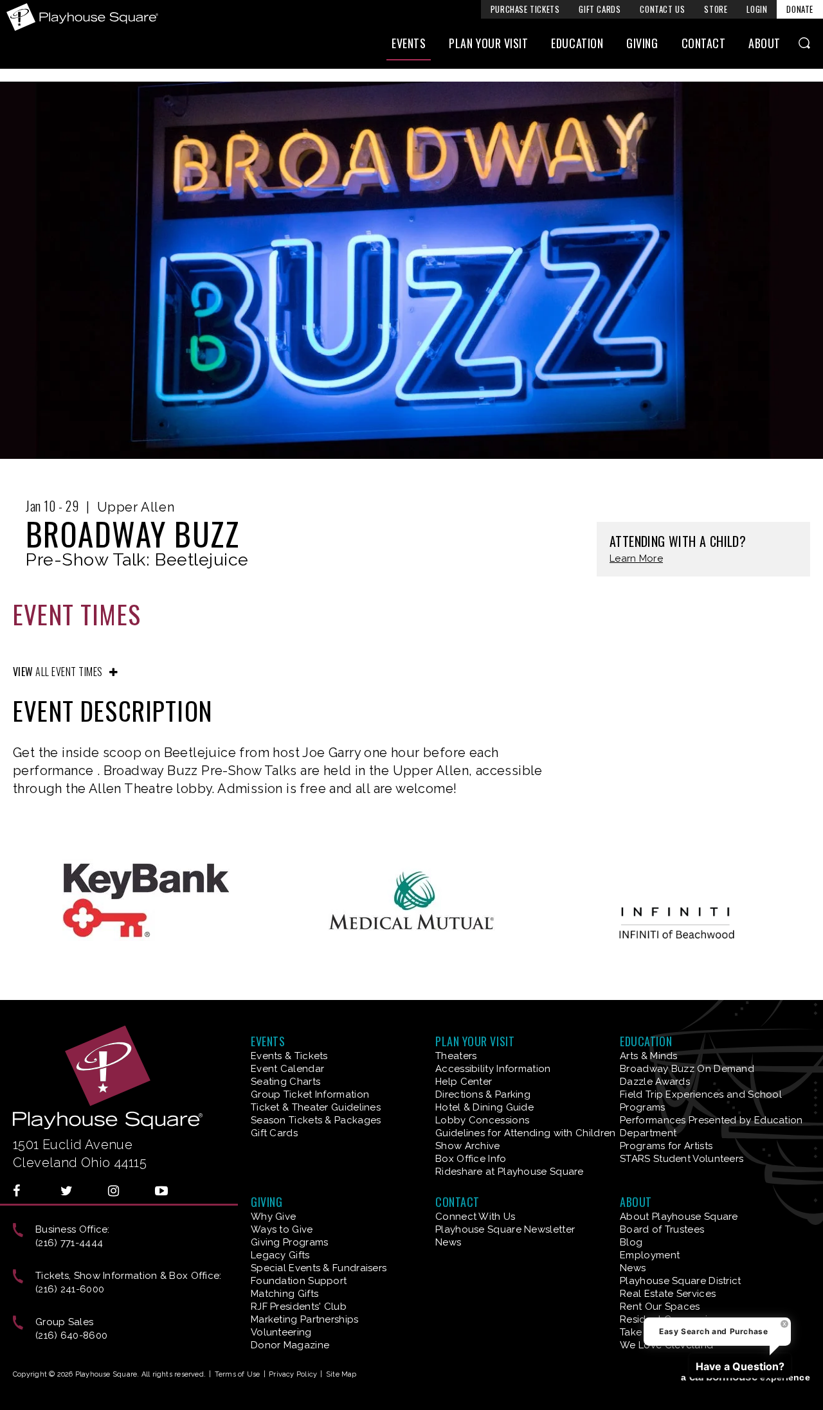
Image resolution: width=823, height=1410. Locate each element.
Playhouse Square (82, 17)
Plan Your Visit (488, 43)
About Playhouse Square (679, 1216)
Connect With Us (475, 1216)
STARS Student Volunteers (681, 1159)
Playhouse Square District (680, 1281)
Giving (642, 43)
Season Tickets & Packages (316, 1120)
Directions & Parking (482, 1094)
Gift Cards (599, 9)
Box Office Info (471, 1159)
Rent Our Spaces (660, 1306)
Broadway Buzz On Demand (687, 1069)
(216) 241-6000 (69, 1289)
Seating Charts (285, 1081)
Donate (799, 9)
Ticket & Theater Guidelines (316, 1107)
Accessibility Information (493, 1069)
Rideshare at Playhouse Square (509, 1171)
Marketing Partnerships (305, 1319)
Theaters (455, 1056)
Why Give (273, 1216)
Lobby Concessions (482, 1120)
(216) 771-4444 (69, 1243)
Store (715, 9)
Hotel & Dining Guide (484, 1107)
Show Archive (467, 1146)
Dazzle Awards (655, 1081)
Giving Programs (290, 1242)
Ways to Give (282, 1229)
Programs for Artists (666, 1146)
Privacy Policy (293, 1374)
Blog (631, 1242)
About (764, 43)
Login (756, 9)
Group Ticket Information (310, 1094)
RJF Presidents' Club (299, 1306)
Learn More (636, 559)
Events (409, 43)
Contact (704, 43)
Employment (650, 1255)
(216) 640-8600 (71, 1335)
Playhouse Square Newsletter (505, 1229)
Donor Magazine (290, 1345)
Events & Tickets (289, 1056)
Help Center (463, 1081)
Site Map (341, 1374)
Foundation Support (299, 1281)
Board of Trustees (662, 1229)
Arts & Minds (649, 1056)
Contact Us (662, 9)
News (448, 1242)
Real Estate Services (668, 1293)
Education (577, 43)
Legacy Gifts (280, 1255)
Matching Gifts (284, 1293)
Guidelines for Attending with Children (525, 1133)
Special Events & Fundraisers (318, 1268)
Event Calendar (287, 1069)
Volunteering (281, 1332)
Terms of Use (237, 1374)
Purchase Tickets (525, 9)
